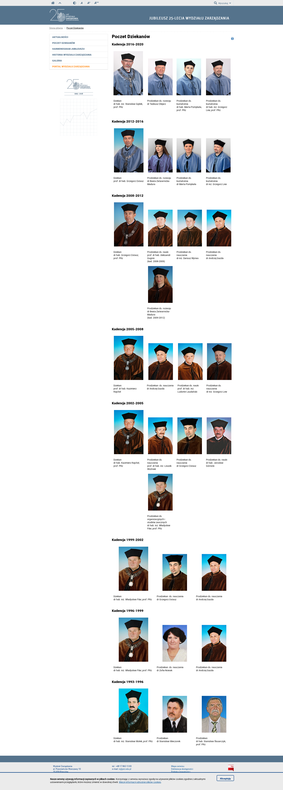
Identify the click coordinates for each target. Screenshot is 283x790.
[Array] (78, 107)
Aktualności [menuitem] (60, 37)
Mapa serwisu (177, 766)
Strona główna (56, 28)
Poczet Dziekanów (75, 28)
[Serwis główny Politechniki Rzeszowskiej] (53, 3)
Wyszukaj (223, 3)
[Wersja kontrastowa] (75, 3)
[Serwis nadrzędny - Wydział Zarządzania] (60, 3)
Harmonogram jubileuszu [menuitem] (68, 49)
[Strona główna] (64, 15)
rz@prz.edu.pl (125, 769)
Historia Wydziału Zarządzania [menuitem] (72, 54)
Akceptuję (225, 778)
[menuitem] (79, 66)
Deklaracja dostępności (182, 769)
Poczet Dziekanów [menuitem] (63, 43)
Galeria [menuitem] (57, 60)
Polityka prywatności (180, 771)
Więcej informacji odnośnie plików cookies (140, 782)
